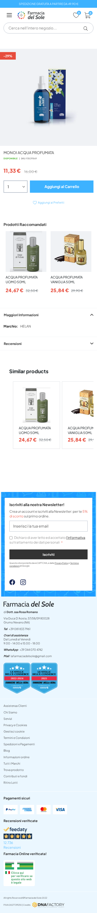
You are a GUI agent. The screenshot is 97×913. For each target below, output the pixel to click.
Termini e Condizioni (17, 738)
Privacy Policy (61, 563)
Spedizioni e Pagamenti (19, 744)
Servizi (8, 719)
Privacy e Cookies (15, 725)
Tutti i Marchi (12, 763)
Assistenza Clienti (15, 706)
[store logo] (42, 15)
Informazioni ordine (16, 757)
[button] (87, 28)
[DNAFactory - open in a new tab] (48, 905)
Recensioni (13, 343)
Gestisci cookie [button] (14, 731)
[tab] (48, 314)
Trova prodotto (14, 770)
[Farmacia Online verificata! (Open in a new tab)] (19, 885)
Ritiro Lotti (11, 782)
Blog (7, 750)
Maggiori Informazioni (21, 315)
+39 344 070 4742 (31, 649)
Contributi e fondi (15, 776)
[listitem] (36, 415)
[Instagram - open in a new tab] (21, 583)
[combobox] (48, 28)
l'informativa (75, 537)
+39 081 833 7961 (19, 629)
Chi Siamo (10, 712)
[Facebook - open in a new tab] (12, 583)
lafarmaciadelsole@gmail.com (31, 656)
